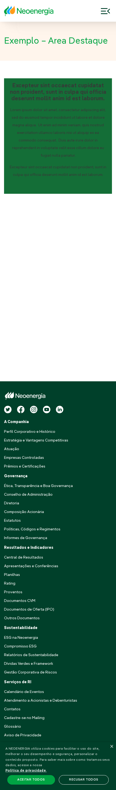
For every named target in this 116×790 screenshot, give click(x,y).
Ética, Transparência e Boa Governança (38, 486)
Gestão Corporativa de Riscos (30, 672)
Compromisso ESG (20, 646)
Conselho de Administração (28, 494)
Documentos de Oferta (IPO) (29, 609)
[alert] (58, 766)
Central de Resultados (23, 557)
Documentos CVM (19, 601)
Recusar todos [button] (83, 779)
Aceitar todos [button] (31, 779)
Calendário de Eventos (24, 692)
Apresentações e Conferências (31, 566)
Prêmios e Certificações (24, 466)
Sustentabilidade (20, 628)
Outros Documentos (22, 618)
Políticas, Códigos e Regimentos (32, 529)
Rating (9, 583)
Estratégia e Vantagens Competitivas (36, 440)
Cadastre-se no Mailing (24, 718)
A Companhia (16, 422)
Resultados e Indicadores (28, 548)
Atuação (11, 449)
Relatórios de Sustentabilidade (31, 655)
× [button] (111, 747)
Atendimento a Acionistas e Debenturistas (40, 700)
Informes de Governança (25, 538)
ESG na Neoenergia (21, 638)
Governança (16, 476)
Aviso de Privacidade (22, 735)
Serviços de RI (17, 682)
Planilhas (12, 575)
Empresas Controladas (24, 458)
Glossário (12, 726)
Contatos (12, 709)
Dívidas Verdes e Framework (28, 664)
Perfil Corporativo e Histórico (29, 432)
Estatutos (12, 521)
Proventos (13, 592)
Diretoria (11, 503)
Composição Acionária (24, 512)
